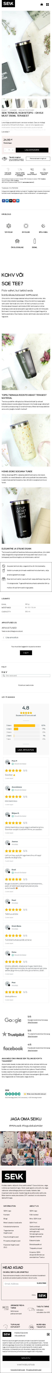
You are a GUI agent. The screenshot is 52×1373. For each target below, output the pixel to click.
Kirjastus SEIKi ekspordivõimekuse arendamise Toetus (37, 1254)
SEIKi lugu (7, 1211)
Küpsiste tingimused (18, 1370)
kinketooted (46, 191)
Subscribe (41, 1283)
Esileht (5, 110)
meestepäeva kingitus (17, 193)
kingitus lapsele (37, 191)
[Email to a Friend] (10, 200)
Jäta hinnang (32, 1022)
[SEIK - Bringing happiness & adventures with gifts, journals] (14, 4)
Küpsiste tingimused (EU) (11, 1246)
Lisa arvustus (26, 750)
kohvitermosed (6, 193)
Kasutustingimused (11, 1237)
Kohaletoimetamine (11, 1226)
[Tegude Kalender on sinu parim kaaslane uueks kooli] (43, 1157)
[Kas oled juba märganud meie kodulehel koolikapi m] (8, 1139)
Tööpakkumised (36, 1248)
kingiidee (13, 110)
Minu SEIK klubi (35, 1218)
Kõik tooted (34, 1214)
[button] (48, 1334)
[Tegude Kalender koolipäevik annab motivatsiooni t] (8, 1157)
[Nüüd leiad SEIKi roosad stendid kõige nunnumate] (26, 1157)
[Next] (46, 53)
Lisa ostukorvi (32, 150)
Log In (26, 653)
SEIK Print (33, 1222)
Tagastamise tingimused (9, 1232)
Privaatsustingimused (33, 1370)
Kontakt (7, 1214)
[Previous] (6, 53)
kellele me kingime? (22, 191)
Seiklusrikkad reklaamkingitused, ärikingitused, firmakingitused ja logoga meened (37, 1231)
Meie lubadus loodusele (13, 1222)
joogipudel (12, 191)
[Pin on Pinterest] (14, 200)
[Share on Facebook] (3, 200)
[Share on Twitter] (7, 200)
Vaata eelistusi (26, 1365)
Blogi (5, 1218)
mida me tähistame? (26, 110)
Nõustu (26, 1358)
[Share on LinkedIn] (17, 200)
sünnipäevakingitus (42, 193)
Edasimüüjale (35, 1240)
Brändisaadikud (35, 1244)
